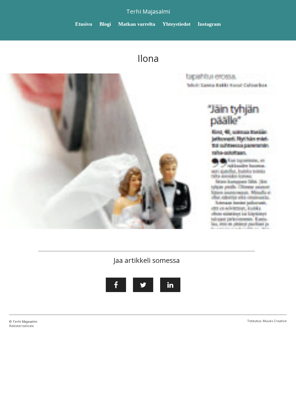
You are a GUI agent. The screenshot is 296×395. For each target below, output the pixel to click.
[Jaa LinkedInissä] (170, 285)
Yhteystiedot (176, 24)
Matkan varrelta (136, 24)
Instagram (209, 24)
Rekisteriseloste (21, 326)
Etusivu (83, 24)
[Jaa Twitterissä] (143, 285)
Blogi (105, 24)
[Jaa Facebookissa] (116, 285)
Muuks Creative (275, 321)
